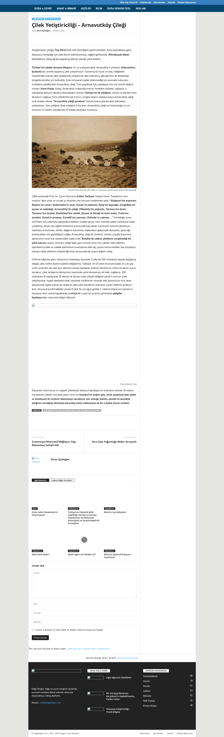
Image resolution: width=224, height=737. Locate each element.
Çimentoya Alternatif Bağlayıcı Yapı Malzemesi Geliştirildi (54, 443)
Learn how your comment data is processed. (88, 648)
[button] (190, 8)
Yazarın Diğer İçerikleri (61, 480)
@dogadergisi (127, 658)
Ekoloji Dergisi (150, 706)
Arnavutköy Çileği (73, 410)
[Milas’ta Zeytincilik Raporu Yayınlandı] (120, 540)
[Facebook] (30, 2)
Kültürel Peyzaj (53, 19)
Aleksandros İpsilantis (53, 410)
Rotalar (146, 686)
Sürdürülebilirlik (150, 676)
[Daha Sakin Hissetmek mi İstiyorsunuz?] (48, 497)
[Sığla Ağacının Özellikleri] (95, 682)
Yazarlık (171, 2)
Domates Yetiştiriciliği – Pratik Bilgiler (118, 710)
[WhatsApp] (57, 39)
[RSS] (40, 2)
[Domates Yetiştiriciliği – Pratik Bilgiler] (95, 713)
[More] (65, 39)
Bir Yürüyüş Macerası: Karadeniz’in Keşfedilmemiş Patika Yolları (120, 696)
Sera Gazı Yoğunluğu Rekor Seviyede (114, 441)
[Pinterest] (50, 39)
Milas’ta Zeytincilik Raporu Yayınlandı (117, 556)
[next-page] (135, 480)
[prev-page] (131, 480)
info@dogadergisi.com (50, 702)
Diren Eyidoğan (43, 30)
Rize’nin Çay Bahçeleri (115, 512)
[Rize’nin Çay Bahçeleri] (120, 497)
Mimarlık (147, 696)
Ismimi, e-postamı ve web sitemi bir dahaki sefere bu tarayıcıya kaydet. (69, 630)
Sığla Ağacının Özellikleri (118, 677)
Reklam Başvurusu (187, 2)
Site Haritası (159, 2)
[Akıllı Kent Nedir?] (48, 540)
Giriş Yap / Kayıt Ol (128, 2)
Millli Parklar (149, 701)
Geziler (86, 8)
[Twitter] (46, 2)
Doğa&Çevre (47, 15)
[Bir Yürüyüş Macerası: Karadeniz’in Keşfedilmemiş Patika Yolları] (95, 698)
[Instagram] (35, 2)
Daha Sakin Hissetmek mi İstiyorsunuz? (45, 513)
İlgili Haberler (40, 480)
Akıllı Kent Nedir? (40, 554)
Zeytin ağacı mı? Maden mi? (82, 554)
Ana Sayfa (35, 15)
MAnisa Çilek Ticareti (91, 410)
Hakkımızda (145, 2)
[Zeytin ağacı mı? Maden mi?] (84, 540)
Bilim (99, 8)
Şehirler (146, 691)
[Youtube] (51, 2)
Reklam (141, 8)
